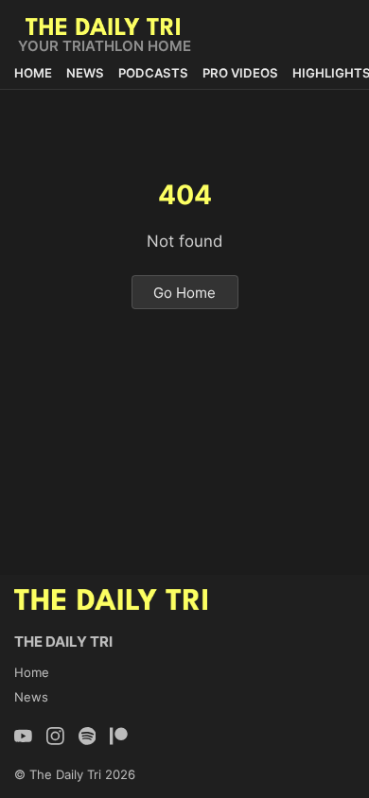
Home (33, 72)
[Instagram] (55, 736)
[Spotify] (88, 736)
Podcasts (153, 72)
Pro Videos (240, 72)
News (85, 72)
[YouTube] (23, 736)
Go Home (184, 292)
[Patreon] (119, 736)
